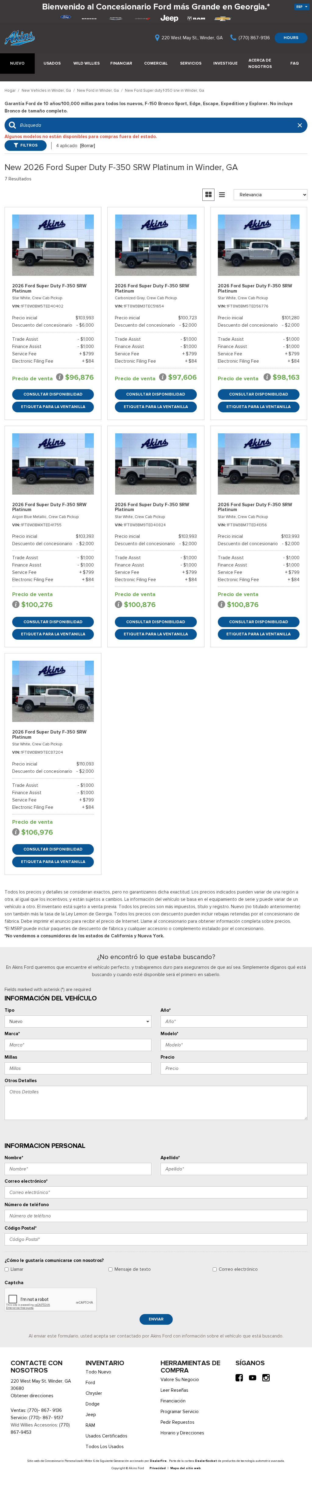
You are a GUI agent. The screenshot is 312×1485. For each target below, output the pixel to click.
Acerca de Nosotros (260, 63)
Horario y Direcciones (182, 1433)
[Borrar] (87, 145)
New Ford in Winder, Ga (98, 90)
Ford (90, 1382)
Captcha (14, 1282)
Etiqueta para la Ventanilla (53, 406)
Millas (11, 1057)
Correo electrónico (238, 1269)
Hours (291, 37)
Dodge (93, 1404)
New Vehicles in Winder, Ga (47, 90)
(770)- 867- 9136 (44, 1410)
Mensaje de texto (133, 1269)
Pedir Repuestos (177, 1422)
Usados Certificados (106, 1436)
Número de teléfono (27, 1204)
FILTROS (28, 145)
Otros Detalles (21, 1080)
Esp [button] (299, 7)
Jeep (91, 1414)
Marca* (12, 1033)
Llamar (17, 1269)
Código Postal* (21, 1228)
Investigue (225, 63)
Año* (166, 1010)
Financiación (173, 1401)
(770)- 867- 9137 (46, 1417)
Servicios (190, 63)
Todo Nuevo (98, 1372)
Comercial (156, 63)
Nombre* (14, 1157)
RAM (90, 1425)
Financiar (121, 63)
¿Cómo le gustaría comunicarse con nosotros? (54, 1260)
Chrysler (94, 1393)
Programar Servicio (180, 1411)
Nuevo (17, 63)
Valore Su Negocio (180, 1379)
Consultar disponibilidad (53, 394)
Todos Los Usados (105, 1446)
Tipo (9, 1010)
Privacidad (158, 1468)
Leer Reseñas (174, 1390)
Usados (52, 63)
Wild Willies (86, 63)
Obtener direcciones (32, 1395)
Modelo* (169, 1033)
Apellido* (170, 1157)
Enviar (156, 1319)
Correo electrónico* (26, 1181)
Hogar (10, 90)
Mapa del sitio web (185, 1468)
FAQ (294, 63)
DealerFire (158, 1461)
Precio (167, 1057)
